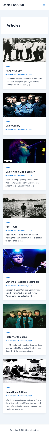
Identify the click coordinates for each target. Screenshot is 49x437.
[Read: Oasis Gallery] (24, 105)
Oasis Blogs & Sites (16, 392)
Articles (8, 66)
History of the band (16, 336)
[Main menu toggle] (43, 5)
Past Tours (11, 226)
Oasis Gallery (13, 125)
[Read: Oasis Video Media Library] (24, 151)
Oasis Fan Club (13, 5)
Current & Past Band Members (22, 281)
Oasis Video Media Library (20, 171)
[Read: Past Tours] (24, 206)
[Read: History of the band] (24, 316)
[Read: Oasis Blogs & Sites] (24, 371)
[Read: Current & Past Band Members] (24, 261)
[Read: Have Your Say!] (24, 50)
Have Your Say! (14, 70)
